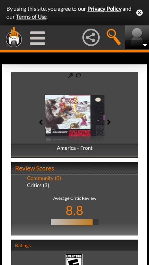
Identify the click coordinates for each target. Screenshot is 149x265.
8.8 (74, 210)
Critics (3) (38, 185)
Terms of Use (31, 16)
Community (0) (44, 178)
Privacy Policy (104, 8)
